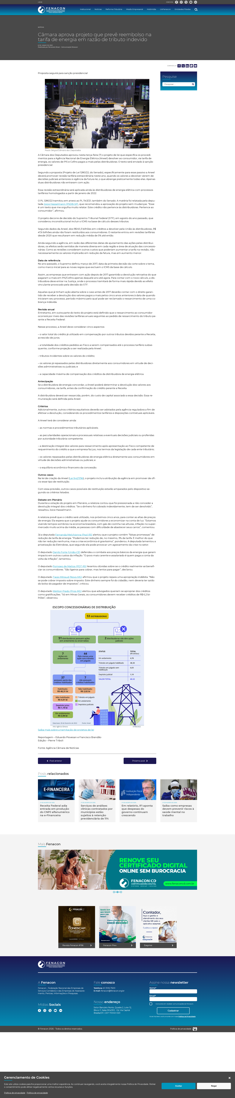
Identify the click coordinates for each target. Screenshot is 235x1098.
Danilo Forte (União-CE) (66, 552)
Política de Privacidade (137, 1084)
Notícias (98, 9)
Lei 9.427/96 (76, 478)
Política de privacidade (14, 1093)
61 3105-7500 (109, 988)
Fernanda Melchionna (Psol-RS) (73, 534)
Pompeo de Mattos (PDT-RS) (69, 566)
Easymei (148, 945)
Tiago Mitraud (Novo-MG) (67, 577)
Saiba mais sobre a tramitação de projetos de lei (66, 729)
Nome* (152, 988)
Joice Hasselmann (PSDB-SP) (61, 204)
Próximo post (138, 761)
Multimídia (151, 9)
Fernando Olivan (54, 47)
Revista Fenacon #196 (72, 945)
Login (40, 2)
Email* (152, 996)
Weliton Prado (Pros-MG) (67, 591)
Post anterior (56, 761)
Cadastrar (173, 1010)
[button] (229, 1078)
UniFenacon (165, 9)
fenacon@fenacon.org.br (112, 991)
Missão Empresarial (134, 9)
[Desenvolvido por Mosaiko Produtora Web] (195, 1029)
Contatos (169, 2)
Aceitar (178, 1086)
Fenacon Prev (110, 945)
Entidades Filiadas (183, 9)
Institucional (85, 9)
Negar (214, 1086)
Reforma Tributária (114, 9)
